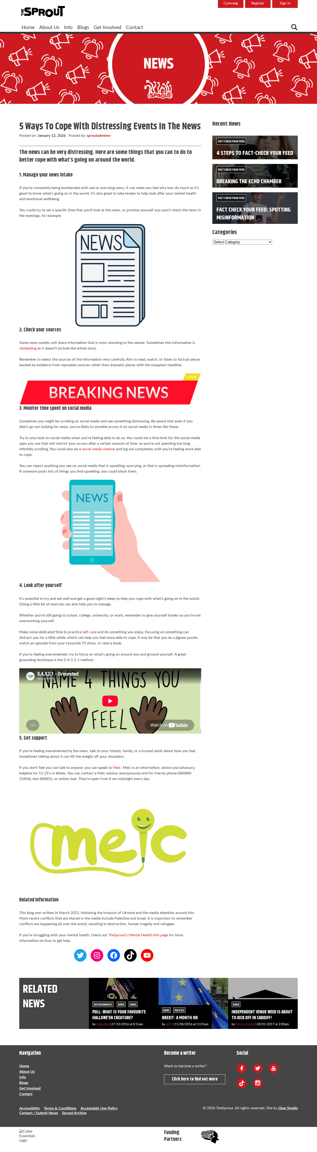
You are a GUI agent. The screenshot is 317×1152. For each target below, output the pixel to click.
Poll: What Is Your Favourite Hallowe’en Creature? (119, 1015)
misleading (27, 348)
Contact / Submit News (38, 1113)
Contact (134, 27)
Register (257, 3)
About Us (49, 27)
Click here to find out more (195, 1079)
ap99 (169, 1024)
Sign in (285, 3)
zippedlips (102, 1024)
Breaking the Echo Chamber (249, 181)
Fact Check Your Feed (231, 141)
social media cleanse (98, 449)
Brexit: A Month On (180, 1018)
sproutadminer (99, 135)
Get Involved (107, 27)
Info (68, 27)
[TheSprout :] (43, 12)
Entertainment (103, 1005)
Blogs (83, 27)
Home (28, 27)
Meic (117, 768)
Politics (179, 1010)
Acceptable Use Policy (99, 1108)
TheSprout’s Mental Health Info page (138, 935)
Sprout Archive (74, 1113)
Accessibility (29, 1108)
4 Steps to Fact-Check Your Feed (255, 153)
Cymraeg (230, 3)
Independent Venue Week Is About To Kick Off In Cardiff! (262, 1015)
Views (133, 1005)
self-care (89, 632)
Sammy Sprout (245, 1024)
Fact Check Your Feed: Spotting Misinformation (254, 213)
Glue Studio (288, 1108)
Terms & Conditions (60, 1108)
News (121, 1005)
